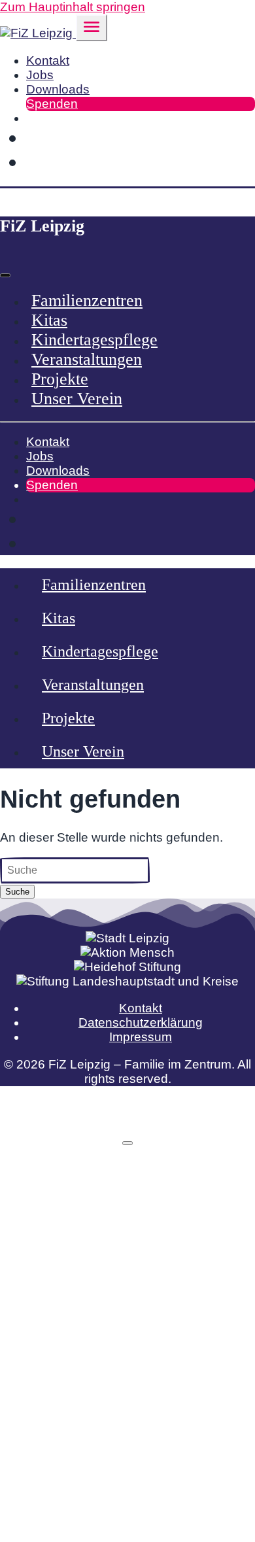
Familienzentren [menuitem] (87, 300)
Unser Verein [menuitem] (76, 398)
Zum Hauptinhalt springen (72, 7)
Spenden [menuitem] (52, 104)
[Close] (5, 275)
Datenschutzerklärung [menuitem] (140, 1022)
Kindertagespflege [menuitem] (94, 339)
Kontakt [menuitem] (47, 60)
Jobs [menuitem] (40, 75)
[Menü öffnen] (91, 27)
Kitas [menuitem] (49, 320)
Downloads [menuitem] (58, 89)
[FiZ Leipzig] (38, 33)
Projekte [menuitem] (59, 378)
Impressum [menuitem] (140, 1037)
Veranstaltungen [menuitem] (86, 359)
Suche (17, 892)
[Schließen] (127, 1143)
